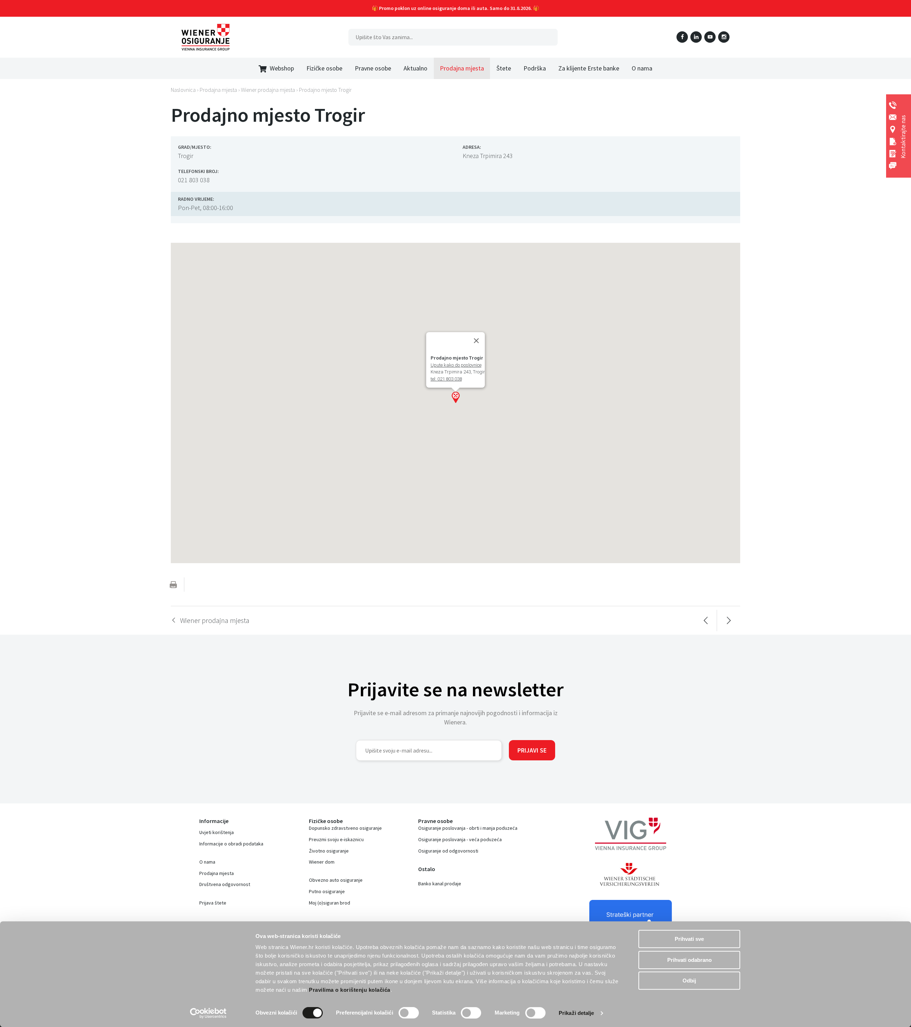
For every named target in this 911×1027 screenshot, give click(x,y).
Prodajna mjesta (216, 873)
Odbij (689, 981)
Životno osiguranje (329, 851)
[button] (455, 397)
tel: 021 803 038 (446, 379)
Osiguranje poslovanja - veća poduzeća (460, 839)
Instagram (724, 37)
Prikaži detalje (576, 1013)
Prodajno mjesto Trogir (325, 89)
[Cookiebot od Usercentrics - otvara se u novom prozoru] (208, 1013)
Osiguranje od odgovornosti (448, 851)
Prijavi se (532, 750)
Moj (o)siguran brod (329, 903)
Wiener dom (322, 862)
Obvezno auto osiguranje (336, 880)
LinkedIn (696, 37)
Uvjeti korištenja (216, 832)
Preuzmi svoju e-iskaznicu (336, 839)
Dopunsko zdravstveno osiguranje (345, 828)
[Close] (476, 340)
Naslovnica (183, 89)
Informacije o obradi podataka (231, 843)
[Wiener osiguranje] (205, 37)
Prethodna (705, 620)
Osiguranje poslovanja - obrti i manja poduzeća (467, 828)
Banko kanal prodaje (439, 883)
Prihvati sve (689, 939)
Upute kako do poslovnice (456, 365)
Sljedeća (728, 620)
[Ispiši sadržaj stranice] (173, 584)
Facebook (682, 37)
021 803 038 (194, 180)
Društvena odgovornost (224, 884)
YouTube (710, 37)
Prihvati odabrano (689, 960)
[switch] (409, 1012)
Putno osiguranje (327, 891)
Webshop (282, 68)
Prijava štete (212, 903)
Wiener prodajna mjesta (268, 89)
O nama (207, 862)
